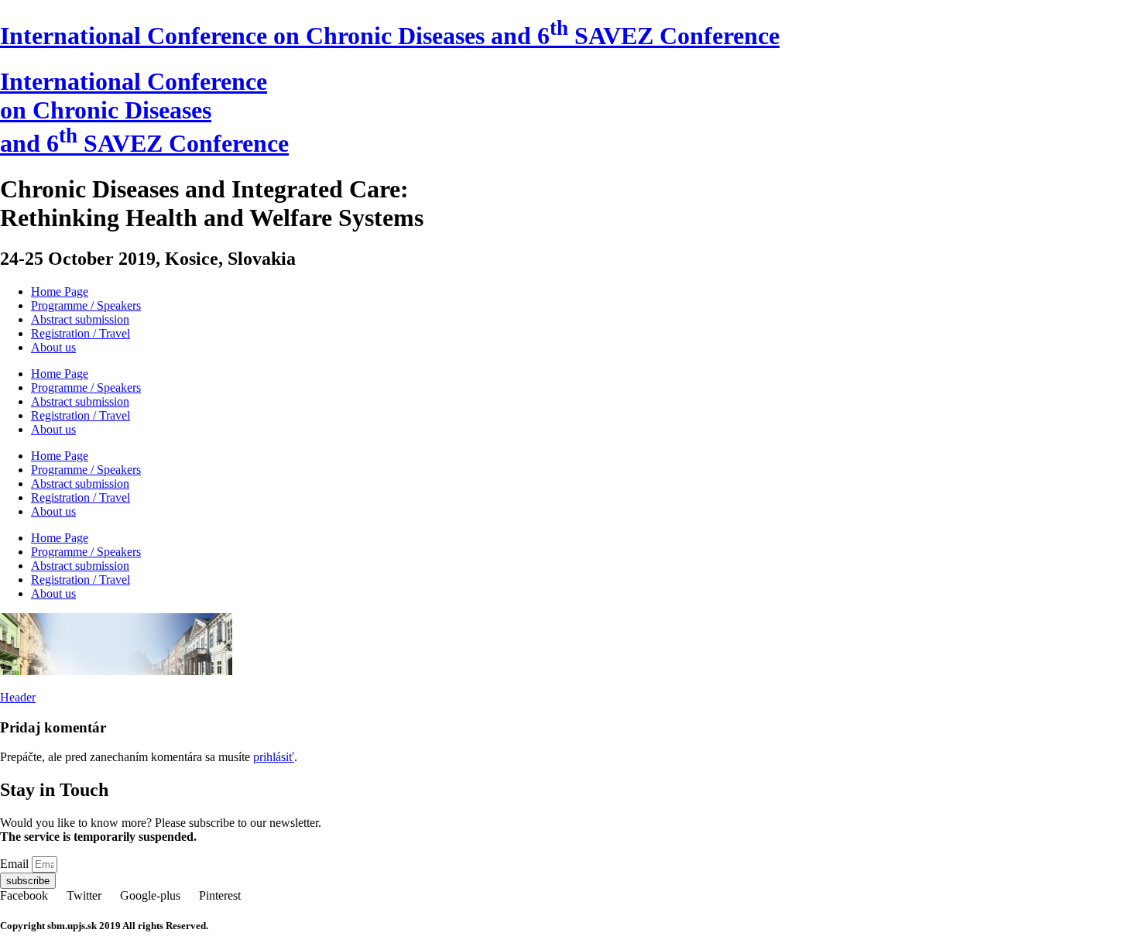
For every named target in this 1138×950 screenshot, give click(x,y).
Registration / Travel (80, 333)
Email (16, 863)
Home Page (59, 291)
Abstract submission (80, 319)
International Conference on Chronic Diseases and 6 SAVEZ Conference (390, 36)
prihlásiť (273, 756)
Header (18, 697)
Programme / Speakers (86, 305)
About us (53, 347)
